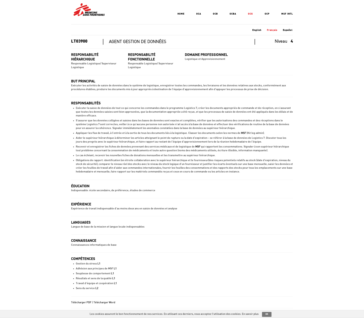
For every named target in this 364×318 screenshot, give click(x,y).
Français (272, 30)
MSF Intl (287, 14)
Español (288, 30)
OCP (267, 14)
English (256, 30)
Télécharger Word (104, 302)
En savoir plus (250, 314)
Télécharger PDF (81, 302)
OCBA (233, 14)
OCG (250, 14)
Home (180, 14)
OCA (198, 14)
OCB (215, 14)
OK (266, 314)
